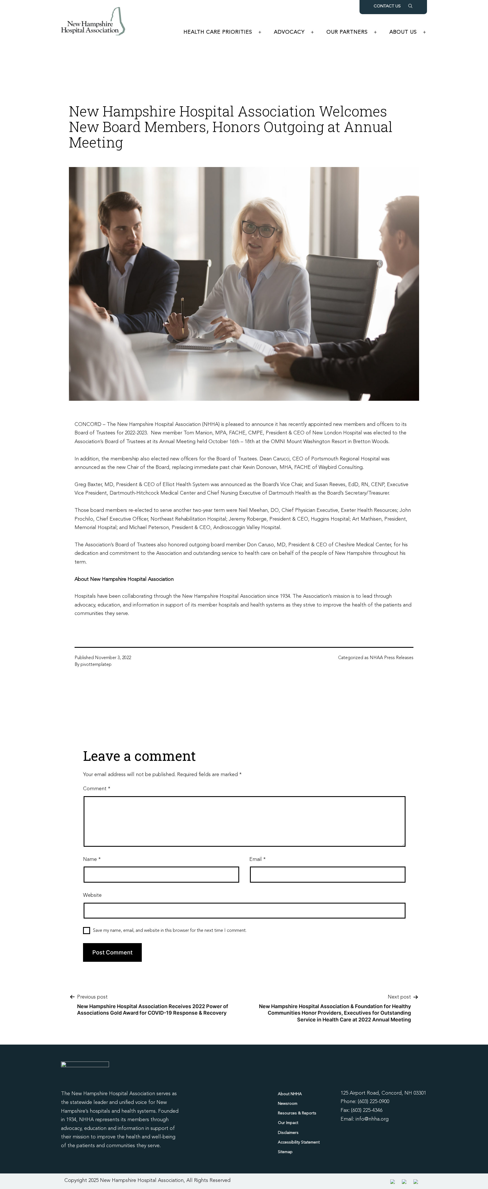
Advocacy (289, 32)
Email (257, 859)
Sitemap (285, 1152)
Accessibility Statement (299, 1142)
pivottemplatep (96, 664)
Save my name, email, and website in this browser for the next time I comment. (170, 930)
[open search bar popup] (410, 5)
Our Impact (288, 1123)
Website (92, 895)
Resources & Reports (297, 1113)
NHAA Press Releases (391, 658)
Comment (96, 788)
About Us (403, 32)
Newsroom (287, 1104)
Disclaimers (288, 1133)
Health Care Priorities (218, 32)
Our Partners (347, 32)
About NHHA (290, 1094)
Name (92, 859)
